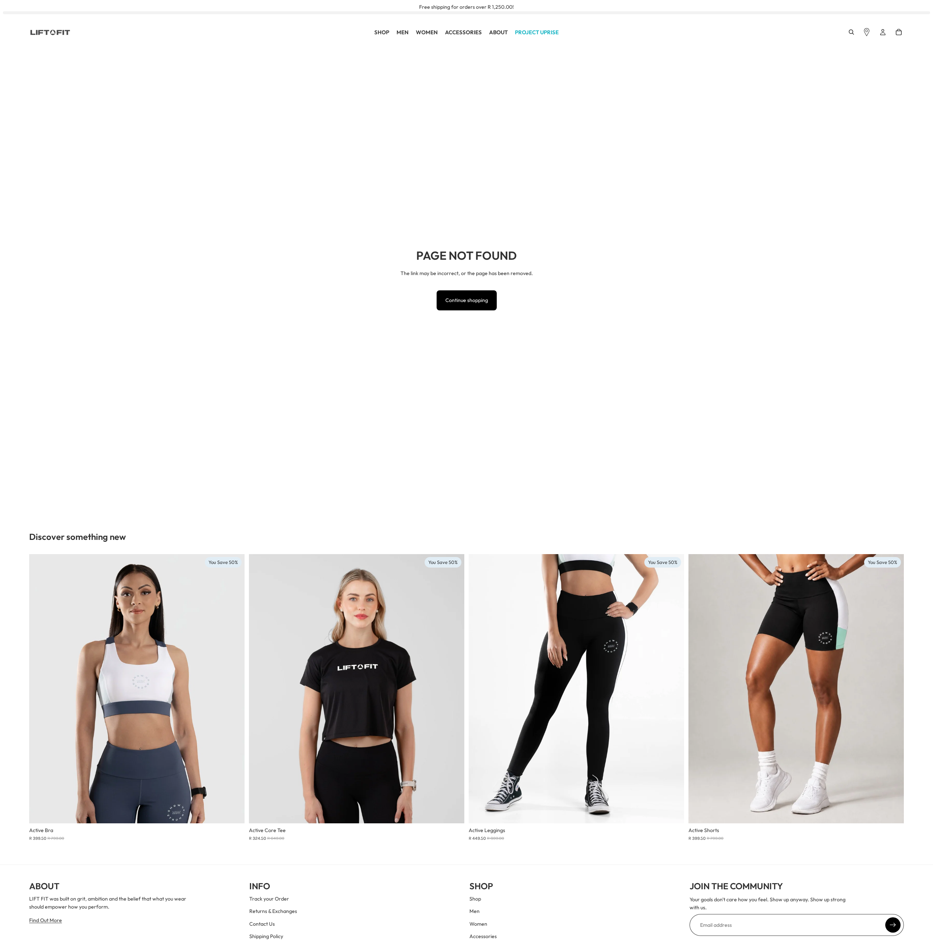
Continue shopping (466, 300)
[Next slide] (234, 689)
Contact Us (262, 924)
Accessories (483, 936)
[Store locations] (867, 32)
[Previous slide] (40, 689)
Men (474, 911)
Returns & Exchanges (273, 911)
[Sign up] (893, 925)
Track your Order (269, 898)
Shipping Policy (266, 936)
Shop (475, 898)
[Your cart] (899, 32)
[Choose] (233, 812)
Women (478, 924)
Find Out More (45, 920)
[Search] (851, 32)
